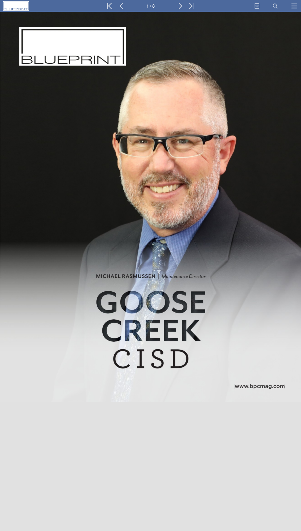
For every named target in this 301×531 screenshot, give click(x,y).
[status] (150, 6)
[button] (28, 6)
